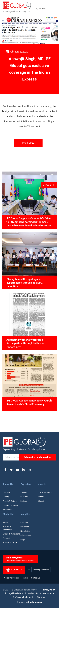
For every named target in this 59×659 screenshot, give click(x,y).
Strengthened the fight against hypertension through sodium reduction (24, 282)
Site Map (41, 597)
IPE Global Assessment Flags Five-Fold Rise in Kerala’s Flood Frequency (29, 402)
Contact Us (35, 578)
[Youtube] (17, 469)
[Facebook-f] (5, 469)
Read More (28, 143)
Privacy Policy (48, 590)
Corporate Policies (11, 578)
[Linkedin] (23, 469)
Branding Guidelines (41, 570)
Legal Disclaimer (15, 593)
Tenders (25, 578)
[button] (53, 8)
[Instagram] (29, 469)
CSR (28, 570)
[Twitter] (11, 469)
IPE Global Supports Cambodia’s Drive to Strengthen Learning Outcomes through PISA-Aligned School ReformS (29, 221)
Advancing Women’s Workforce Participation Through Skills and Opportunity (25, 343)
